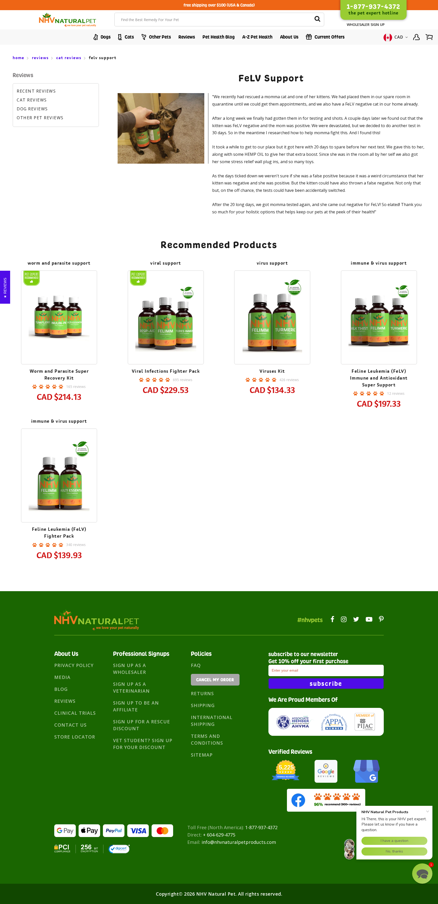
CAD (399, 37)
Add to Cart (59, 332)
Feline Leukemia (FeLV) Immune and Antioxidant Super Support (379, 378)
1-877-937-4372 (261, 827)
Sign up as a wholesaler (129, 668)
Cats (129, 37)
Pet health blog (219, 37)
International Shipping (211, 720)
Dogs (105, 37)
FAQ (196, 665)
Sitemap (202, 755)
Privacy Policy (74, 665)
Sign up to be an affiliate (136, 706)
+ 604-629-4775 (219, 835)
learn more (59, 318)
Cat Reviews (32, 100)
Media (62, 677)
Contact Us (70, 725)
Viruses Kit (272, 371)
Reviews (186, 37)
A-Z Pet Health (257, 37)
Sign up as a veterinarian (131, 687)
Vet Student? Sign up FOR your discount (142, 743)
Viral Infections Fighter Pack (166, 371)
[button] (422, 873)
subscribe (326, 683)
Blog (61, 689)
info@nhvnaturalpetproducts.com (239, 842)
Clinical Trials (75, 713)
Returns (202, 693)
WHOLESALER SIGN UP (366, 24)
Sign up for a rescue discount (141, 725)
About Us (289, 37)
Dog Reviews (32, 109)
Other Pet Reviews (40, 118)
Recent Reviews (36, 91)
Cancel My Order (215, 679)
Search (317, 19)
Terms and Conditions (207, 739)
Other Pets (159, 37)
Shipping (203, 705)
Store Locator (74, 737)
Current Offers (329, 37)
